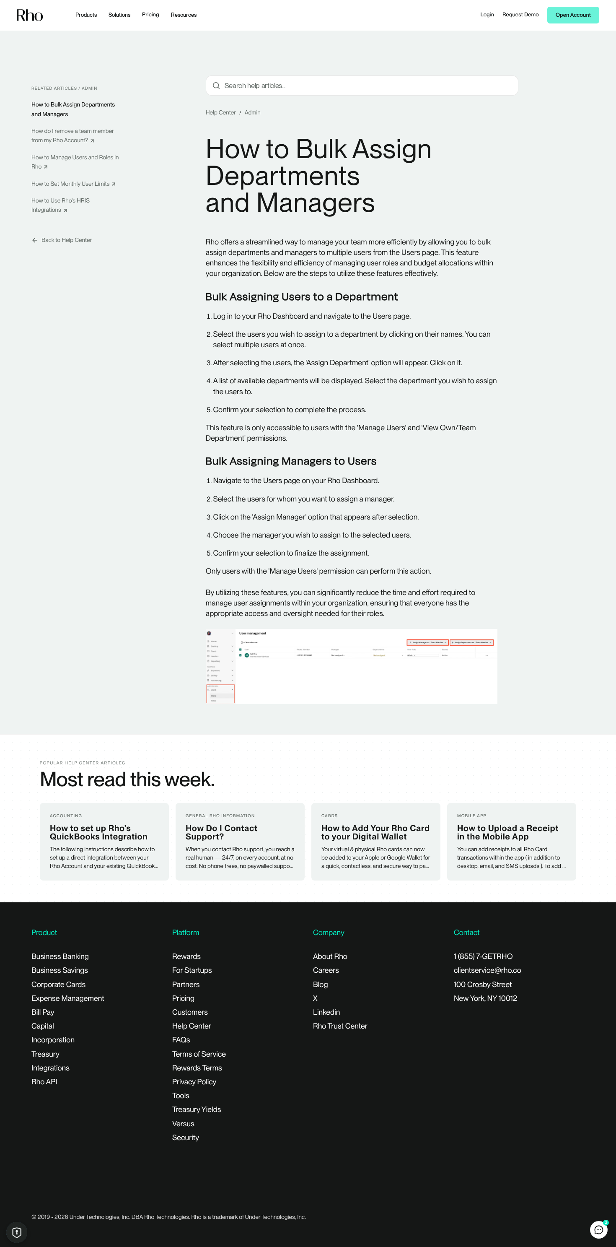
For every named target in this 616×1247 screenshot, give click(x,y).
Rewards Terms (197, 1068)
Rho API (44, 1082)
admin (253, 112)
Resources (184, 15)
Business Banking (60, 956)
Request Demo (520, 15)
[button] (599, 1230)
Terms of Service (199, 1054)
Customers (190, 1012)
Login (487, 15)
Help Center (221, 112)
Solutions (119, 15)
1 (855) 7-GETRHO (483, 956)
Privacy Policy (194, 1082)
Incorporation (53, 1040)
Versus (183, 1124)
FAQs (181, 1040)
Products (86, 15)
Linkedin (326, 1012)
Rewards (186, 956)
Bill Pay (42, 1012)
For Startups (192, 970)
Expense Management (67, 998)
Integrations (50, 1068)
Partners (185, 984)
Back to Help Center (66, 240)
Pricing (150, 15)
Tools (180, 1095)
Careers (326, 970)
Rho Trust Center (340, 1026)
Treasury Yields (196, 1109)
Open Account (573, 15)
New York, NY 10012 (485, 998)
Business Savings (59, 970)
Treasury (45, 1054)
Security (185, 1137)
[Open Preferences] (16, 1232)
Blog (320, 984)
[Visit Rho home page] (30, 15)
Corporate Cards (58, 984)
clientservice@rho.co (487, 970)
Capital (42, 1026)
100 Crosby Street (483, 984)
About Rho (330, 956)
